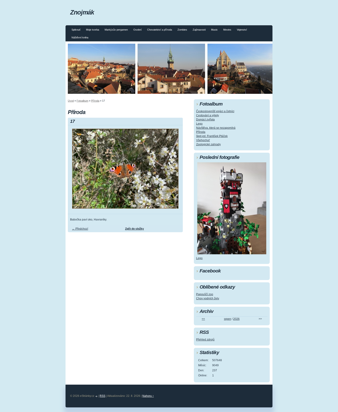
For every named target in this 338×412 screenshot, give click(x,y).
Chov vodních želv (207, 298)
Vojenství (242, 29)
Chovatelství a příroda (159, 29)
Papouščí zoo (204, 294)
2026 (236, 318)
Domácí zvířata (205, 119)
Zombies (182, 29)
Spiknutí (76, 29)
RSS (102, 396)
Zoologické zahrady (208, 144)
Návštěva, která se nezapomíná (215, 127)
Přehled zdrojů (205, 339)
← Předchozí (80, 228)
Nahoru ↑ (148, 396)
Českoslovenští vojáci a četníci (215, 111)
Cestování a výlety (207, 115)
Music (214, 29)
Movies (227, 29)
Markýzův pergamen (116, 29)
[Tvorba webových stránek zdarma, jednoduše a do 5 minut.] (96, 396)
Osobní (137, 29)
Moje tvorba (92, 29)
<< (203, 318)
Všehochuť (203, 140)
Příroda (95, 100)
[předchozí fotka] (75, 171)
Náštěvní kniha (80, 37)
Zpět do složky (134, 228)
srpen (227, 318)
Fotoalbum (82, 100)
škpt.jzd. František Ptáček (212, 136)
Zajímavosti (199, 29)
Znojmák (82, 12)
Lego (199, 123)
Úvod (71, 100)
